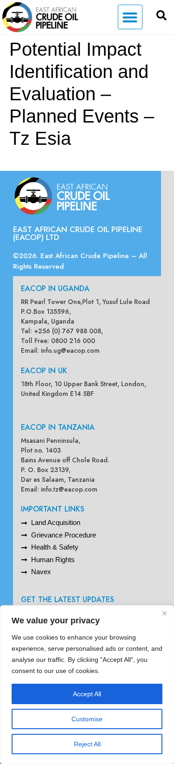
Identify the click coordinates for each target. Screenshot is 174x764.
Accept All (87, 694)
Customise (87, 719)
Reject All (87, 744)
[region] (87, 684)
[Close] (164, 613)
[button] (130, 17)
